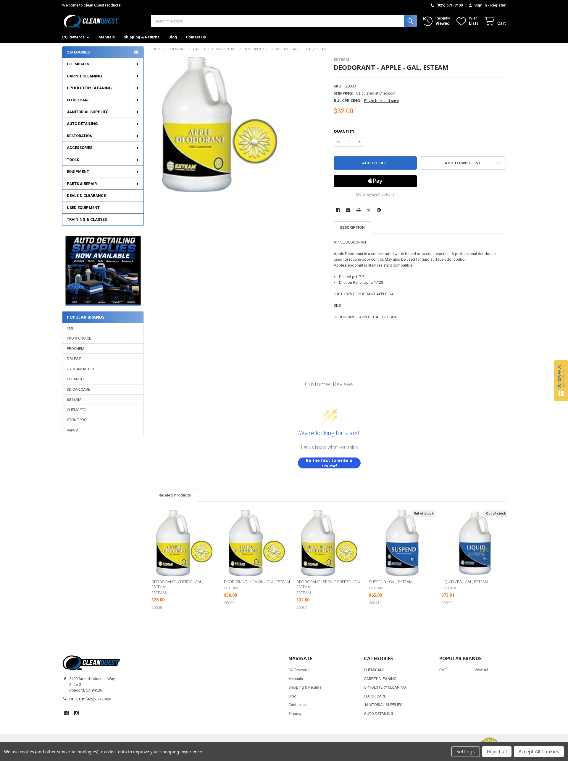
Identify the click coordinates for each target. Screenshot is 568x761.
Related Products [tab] (175, 495)
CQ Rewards (73, 37)
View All (73, 430)
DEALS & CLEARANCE (86, 195)
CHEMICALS (78, 64)
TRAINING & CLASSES (87, 219)
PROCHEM (75, 348)
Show (561, 380)
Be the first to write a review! (329, 462)
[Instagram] (76, 713)
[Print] (358, 210)
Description (352, 227)
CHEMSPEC (76, 410)
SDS (337, 305)
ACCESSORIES (79, 147)
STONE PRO (77, 420)
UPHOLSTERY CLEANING (89, 88)
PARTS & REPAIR (82, 183)
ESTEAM (74, 399)
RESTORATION (80, 136)
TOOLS (73, 160)
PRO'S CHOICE (79, 338)
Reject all (497, 751)
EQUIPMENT (78, 171)
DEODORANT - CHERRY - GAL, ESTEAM (177, 584)
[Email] (348, 210)
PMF (70, 328)
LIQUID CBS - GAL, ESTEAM (464, 581)
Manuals (107, 37)
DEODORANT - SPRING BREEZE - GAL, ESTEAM (329, 584)
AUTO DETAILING (82, 123)
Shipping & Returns (141, 37)
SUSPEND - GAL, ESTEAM (390, 581)
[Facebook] (338, 210)
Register (498, 5)
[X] (368, 210)
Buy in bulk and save (381, 100)
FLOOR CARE (78, 100)
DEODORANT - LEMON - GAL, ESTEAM (257, 581)
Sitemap (295, 713)
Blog (172, 37)
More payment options (375, 194)
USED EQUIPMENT (83, 207)
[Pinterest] (379, 210)
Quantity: (345, 131)
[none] (220, 124)
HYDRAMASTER (80, 369)
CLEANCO (75, 379)
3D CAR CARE (78, 389)
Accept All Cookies (539, 751)
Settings (465, 751)
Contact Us (196, 37)
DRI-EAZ (74, 358)
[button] (103, 271)
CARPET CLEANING (84, 76)
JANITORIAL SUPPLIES (87, 112)
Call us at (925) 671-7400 (90, 699)
